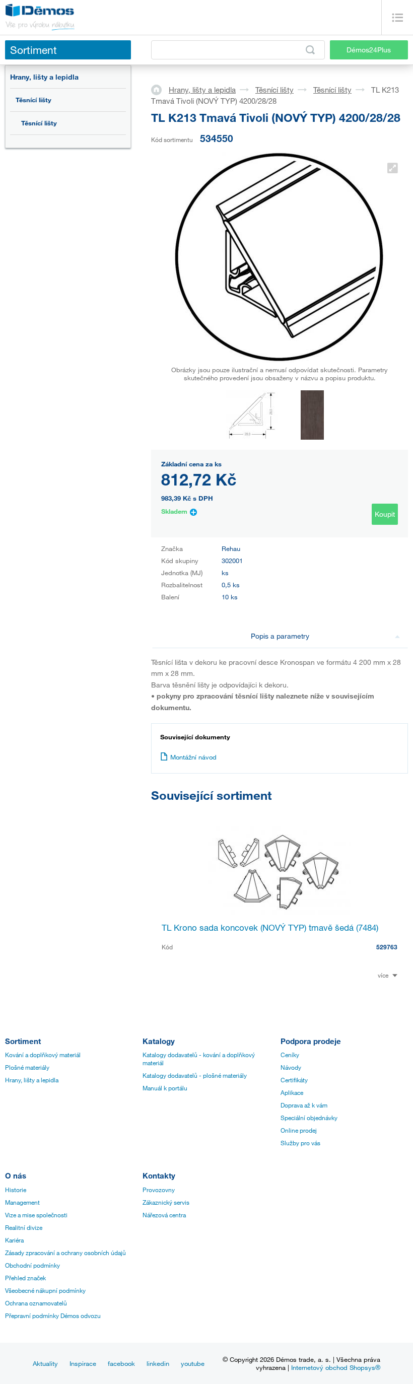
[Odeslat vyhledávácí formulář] (310, 50)
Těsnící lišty (33, 100)
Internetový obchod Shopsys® (335, 1367)
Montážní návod (193, 757)
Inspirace (83, 1363)
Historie (15, 1190)
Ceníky (290, 1055)
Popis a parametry (280, 636)
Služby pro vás (300, 1143)
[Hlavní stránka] (160, 89)
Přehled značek (25, 1278)
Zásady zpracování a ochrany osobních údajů (65, 1253)
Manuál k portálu (165, 1088)
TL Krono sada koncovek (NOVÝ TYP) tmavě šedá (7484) (270, 927)
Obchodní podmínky (32, 1265)
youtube (192, 1363)
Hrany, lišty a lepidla (44, 77)
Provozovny (159, 1190)
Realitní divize (23, 1227)
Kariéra (14, 1240)
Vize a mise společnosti (36, 1215)
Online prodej (299, 1130)
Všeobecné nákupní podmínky (45, 1290)
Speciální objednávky (309, 1118)
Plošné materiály (27, 1067)
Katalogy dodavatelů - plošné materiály (195, 1075)
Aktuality (45, 1363)
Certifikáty (294, 1080)
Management (22, 1202)
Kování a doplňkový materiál (43, 1055)
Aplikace (292, 1092)
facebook (121, 1363)
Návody (291, 1067)
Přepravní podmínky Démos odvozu (53, 1315)
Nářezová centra (164, 1215)
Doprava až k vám (304, 1105)
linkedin (158, 1363)
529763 (386, 947)
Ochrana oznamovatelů (36, 1303)
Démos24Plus (369, 49)
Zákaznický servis (166, 1202)
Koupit (385, 514)
